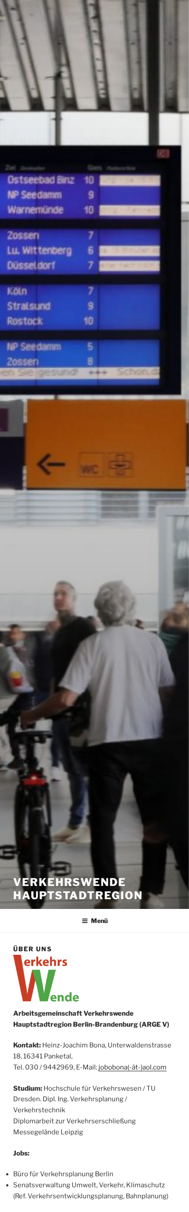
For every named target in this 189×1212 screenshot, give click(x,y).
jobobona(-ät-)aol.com (132, 1067)
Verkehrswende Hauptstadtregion (78, 889)
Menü (99, 920)
